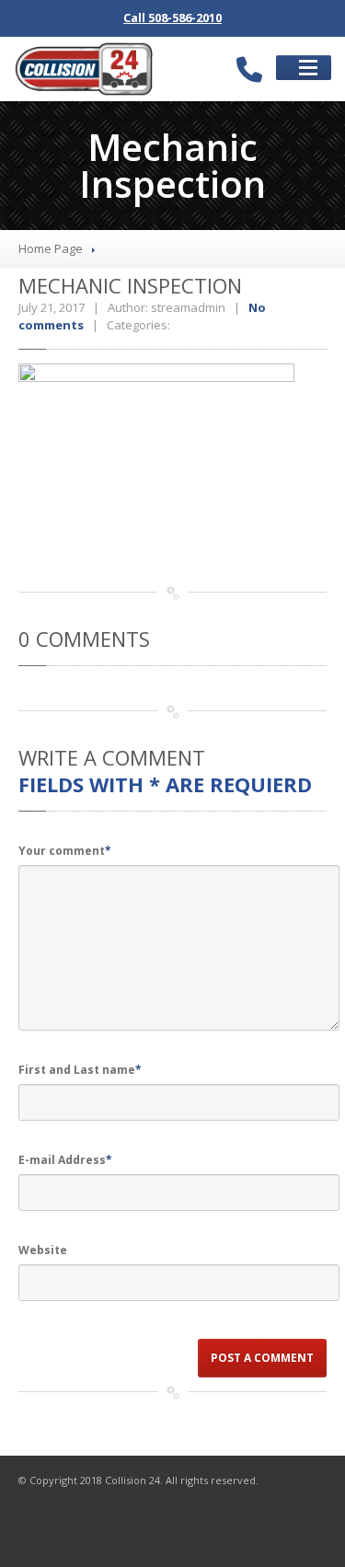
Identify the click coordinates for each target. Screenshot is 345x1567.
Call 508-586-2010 (172, 17)
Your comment (64, 850)
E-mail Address (65, 1160)
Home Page (50, 248)
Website (42, 1250)
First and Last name (80, 1069)
